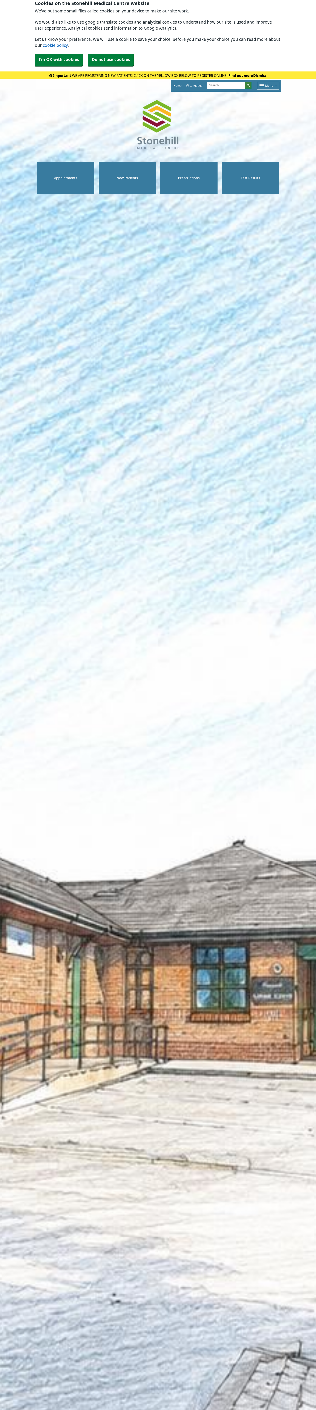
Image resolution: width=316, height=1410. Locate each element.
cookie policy (55, 45)
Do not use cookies (111, 60)
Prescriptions (189, 178)
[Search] (248, 85)
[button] (194, 86)
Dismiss (260, 75)
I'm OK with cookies (59, 60)
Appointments (65, 178)
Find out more (241, 75)
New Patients (127, 178)
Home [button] (177, 85)
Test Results (250, 178)
